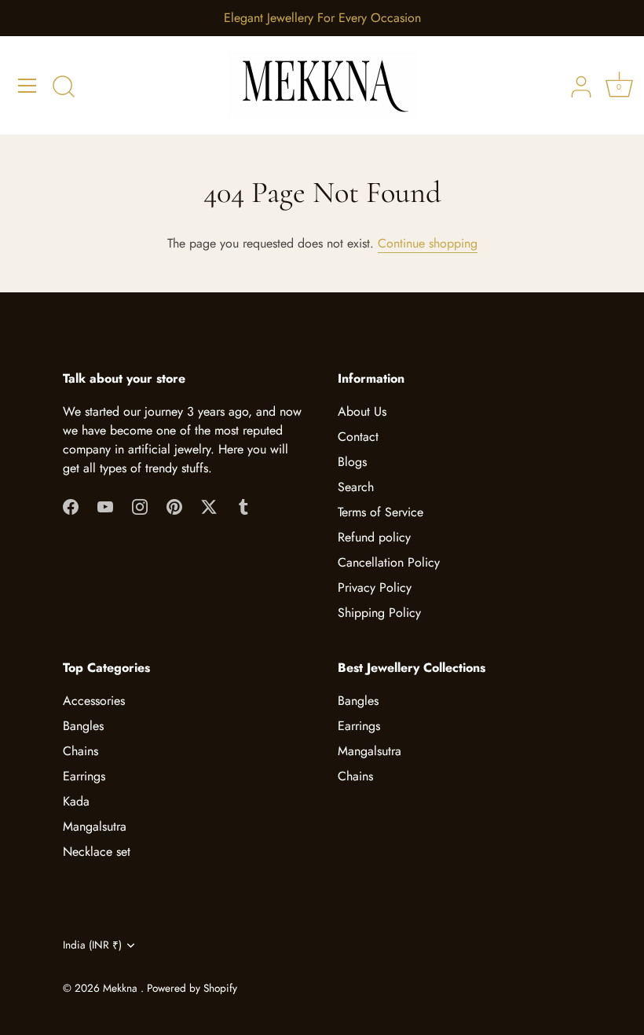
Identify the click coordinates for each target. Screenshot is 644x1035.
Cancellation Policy (389, 562)
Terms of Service (380, 512)
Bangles (83, 726)
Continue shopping (428, 243)
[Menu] (27, 85)
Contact (358, 437)
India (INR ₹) (92, 945)
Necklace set (96, 851)
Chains (80, 751)
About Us (362, 411)
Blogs (352, 462)
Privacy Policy (375, 587)
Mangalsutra (94, 826)
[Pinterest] (174, 506)
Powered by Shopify (192, 988)
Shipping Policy (379, 613)
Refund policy (374, 537)
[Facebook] (71, 506)
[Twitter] (209, 506)
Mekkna (122, 988)
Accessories (94, 701)
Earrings (84, 776)
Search (356, 487)
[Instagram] (140, 506)
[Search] (63, 88)
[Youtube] (105, 506)
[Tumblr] (243, 506)
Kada (76, 801)
